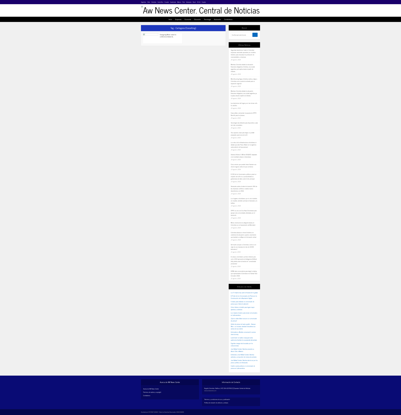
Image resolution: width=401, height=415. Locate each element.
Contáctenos (228, 19)
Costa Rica (160, 2)
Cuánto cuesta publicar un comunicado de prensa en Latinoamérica (243, 367)
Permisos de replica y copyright (152, 392)
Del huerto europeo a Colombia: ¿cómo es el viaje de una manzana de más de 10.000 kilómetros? (243, 246)
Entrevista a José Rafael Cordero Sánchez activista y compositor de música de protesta (243, 355)
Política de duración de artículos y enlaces (216, 402)
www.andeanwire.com (210, 390)
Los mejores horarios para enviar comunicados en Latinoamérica (244, 314)
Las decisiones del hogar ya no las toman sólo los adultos (244, 104)
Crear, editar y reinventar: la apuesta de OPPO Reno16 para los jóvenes (243, 114)
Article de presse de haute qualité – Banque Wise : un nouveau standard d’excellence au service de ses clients (243, 326)
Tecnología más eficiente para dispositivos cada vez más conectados (244, 124)
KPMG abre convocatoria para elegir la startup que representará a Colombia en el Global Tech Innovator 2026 (244, 273)
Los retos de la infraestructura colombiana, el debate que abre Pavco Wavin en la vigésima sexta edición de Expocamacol (243, 144)
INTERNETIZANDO (153, 412)
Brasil (194, 2)
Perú (183, 2)
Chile (148, 2)
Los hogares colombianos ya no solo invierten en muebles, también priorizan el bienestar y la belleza (244, 200)
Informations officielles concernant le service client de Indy (243, 333)
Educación (197, 19)
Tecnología (207, 19)
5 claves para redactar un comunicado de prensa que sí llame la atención (242, 302)
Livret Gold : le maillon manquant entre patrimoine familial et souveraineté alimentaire (244, 338)
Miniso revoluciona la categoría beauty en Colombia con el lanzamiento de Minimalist (243, 223)
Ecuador (167, 2)
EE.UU (198, 2)
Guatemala (173, 2)
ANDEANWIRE (180, 412)
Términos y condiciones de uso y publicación (217, 399)
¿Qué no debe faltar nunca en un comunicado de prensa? (244, 319)
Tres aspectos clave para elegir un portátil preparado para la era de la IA (242, 133)
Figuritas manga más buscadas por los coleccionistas (242, 344)
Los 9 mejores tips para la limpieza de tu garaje (244, 292)
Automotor (217, 19)
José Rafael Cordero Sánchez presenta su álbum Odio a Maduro (242, 350)
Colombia (153, 2)
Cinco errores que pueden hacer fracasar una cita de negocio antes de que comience (243, 165)
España (204, 2)
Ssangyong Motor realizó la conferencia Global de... (168, 35)
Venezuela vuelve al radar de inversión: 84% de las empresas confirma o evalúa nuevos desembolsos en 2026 (244, 188)
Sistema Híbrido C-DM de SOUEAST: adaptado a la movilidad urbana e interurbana (244, 155)
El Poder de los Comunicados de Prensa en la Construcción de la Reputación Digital (244, 297)
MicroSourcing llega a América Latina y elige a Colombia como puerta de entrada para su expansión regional (244, 81)
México (179, 2)
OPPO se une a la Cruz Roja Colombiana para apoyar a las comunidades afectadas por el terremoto (244, 212)
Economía (188, 19)
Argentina (143, 2)
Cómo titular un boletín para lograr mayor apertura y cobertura (242, 308)
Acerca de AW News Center (151, 389)
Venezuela (188, 2)
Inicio (170, 19)
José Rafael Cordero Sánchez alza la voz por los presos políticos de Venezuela (244, 361)
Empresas (178, 19)
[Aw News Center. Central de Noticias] (200, 9)
